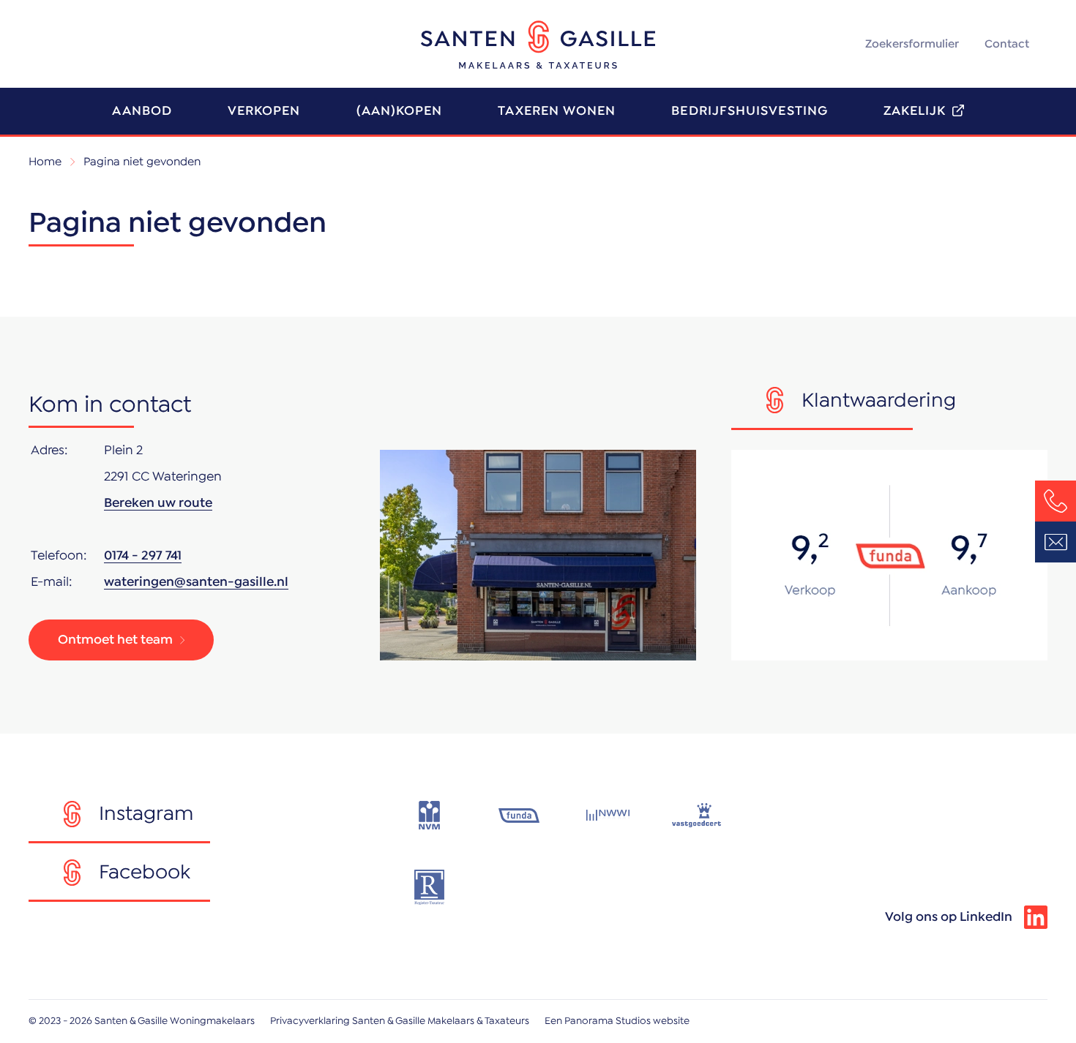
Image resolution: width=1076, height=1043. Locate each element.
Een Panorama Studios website (617, 1021)
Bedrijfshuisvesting (749, 111)
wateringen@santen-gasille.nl (196, 582)
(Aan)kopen (399, 111)
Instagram (146, 814)
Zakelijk (914, 111)
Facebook (144, 872)
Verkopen (264, 111)
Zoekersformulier (912, 44)
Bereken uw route (158, 503)
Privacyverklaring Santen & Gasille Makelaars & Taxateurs (399, 1021)
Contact (1007, 44)
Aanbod (141, 111)
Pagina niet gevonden (142, 161)
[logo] (538, 44)
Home (45, 161)
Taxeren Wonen (557, 111)
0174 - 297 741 (143, 555)
